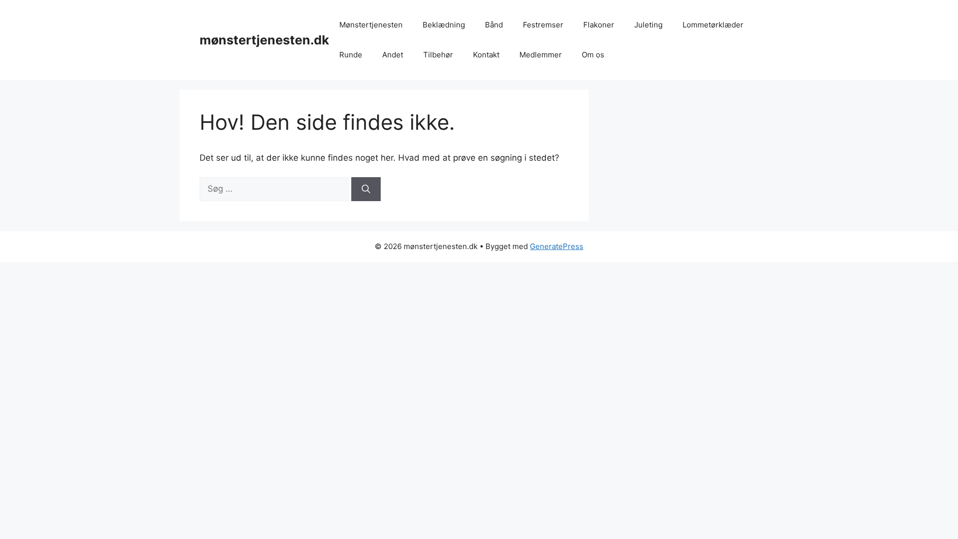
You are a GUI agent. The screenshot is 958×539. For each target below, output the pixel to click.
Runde (350, 54)
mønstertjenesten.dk (264, 39)
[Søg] (366, 189)
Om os (593, 54)
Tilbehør (438, 54)
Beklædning (444, 24)
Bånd (494, 24)
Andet (392, 54)
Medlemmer (540, 54)
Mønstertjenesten (371, 24)
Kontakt (486, 54)
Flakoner (598, 24)
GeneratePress (556, 246)
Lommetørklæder (713, 24)
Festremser (543, 24)
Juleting (648, 24)
